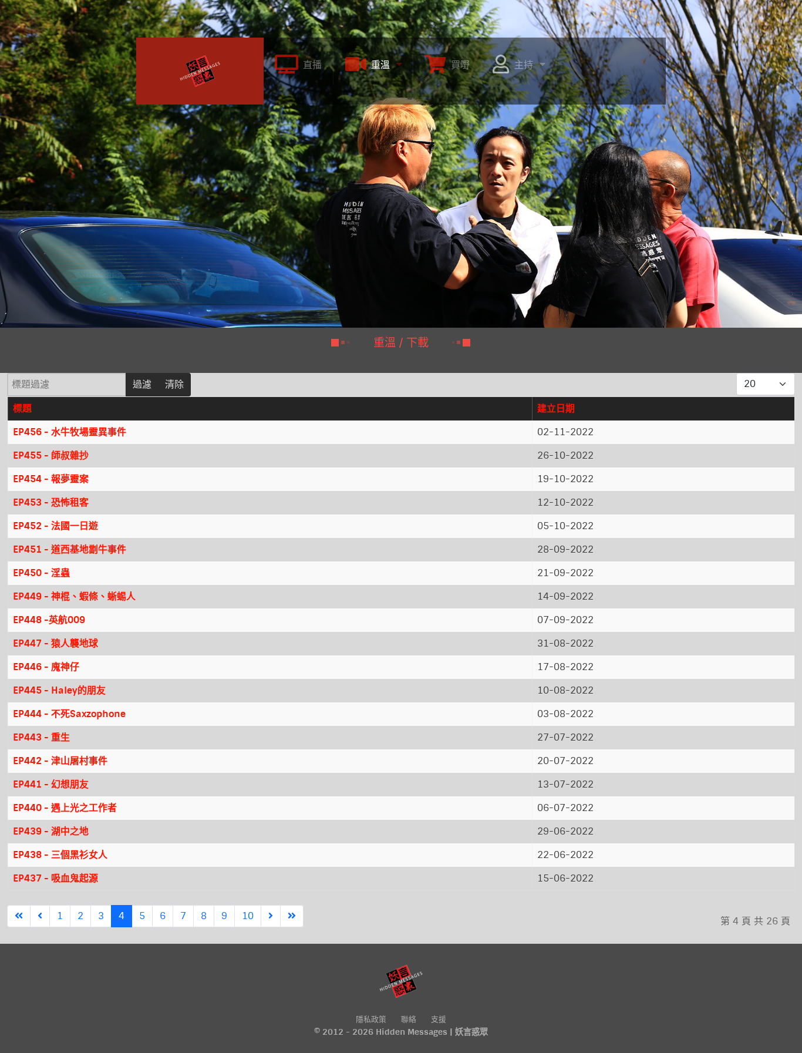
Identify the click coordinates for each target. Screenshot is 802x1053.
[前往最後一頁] (292, 916)
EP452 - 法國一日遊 (55, 526)
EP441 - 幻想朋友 (51, 784)
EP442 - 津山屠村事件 (60, 761)
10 (248, 916)
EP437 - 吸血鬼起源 (55, 878)
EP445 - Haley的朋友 (59, 690)
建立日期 (556, 408)
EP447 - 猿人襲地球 (55, 643)
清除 (174, 384)
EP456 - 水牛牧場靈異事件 (69, 432)
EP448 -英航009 (49, 620)
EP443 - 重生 (41, 737)
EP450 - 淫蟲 (41, 573)
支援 (438, 1019)
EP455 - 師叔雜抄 (51, 455)
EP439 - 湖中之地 (51, 831)
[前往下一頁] (271, 916)
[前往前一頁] (40, 916)
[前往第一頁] (19, 916)
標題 (22, 408)
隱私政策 (371, 1019)
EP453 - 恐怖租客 (51, 502)
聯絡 (408, 1019)
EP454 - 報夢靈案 (51, 479)
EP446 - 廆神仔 (46, 667)
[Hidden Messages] (200, 70)
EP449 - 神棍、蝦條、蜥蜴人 (74, 596)
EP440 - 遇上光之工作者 (65, 808)
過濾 (142, 384)
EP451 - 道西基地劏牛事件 (69, 549)
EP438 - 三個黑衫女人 (60, 855)
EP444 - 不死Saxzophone (69, 714)
